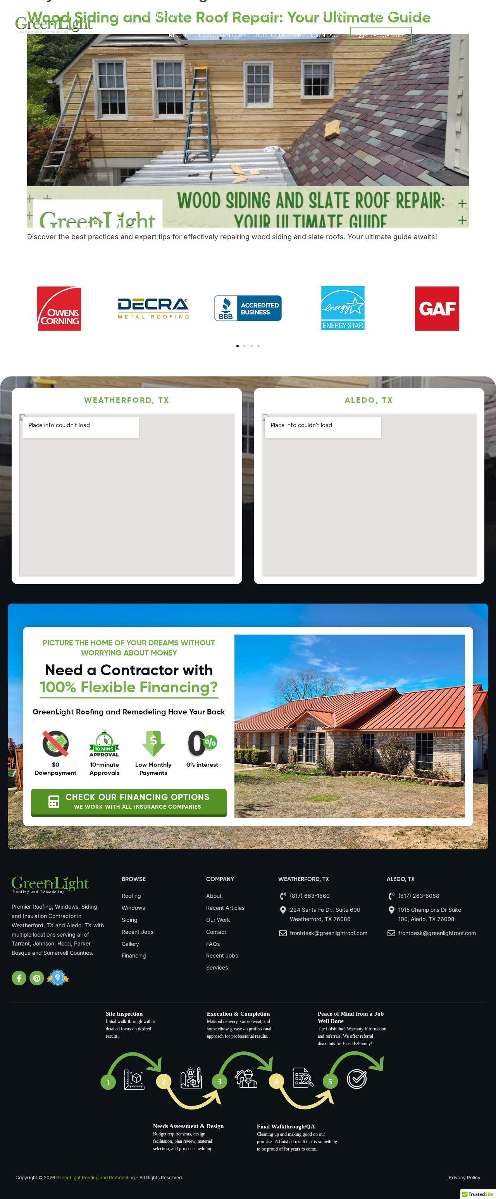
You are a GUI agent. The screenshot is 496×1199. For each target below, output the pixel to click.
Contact (327, 35)
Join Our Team (278, 35)
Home (125, 15)
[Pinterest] (36, 978)
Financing (312, 15)
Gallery (233, 35)
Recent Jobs (190, 35)
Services (265, 15)
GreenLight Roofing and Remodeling (95, 1177)
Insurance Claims (365, 15)
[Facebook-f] (19, 978)
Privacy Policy (464, 1177)
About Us (219, 15)
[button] (237, 346)
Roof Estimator (430, 15)
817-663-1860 (383, 35)
